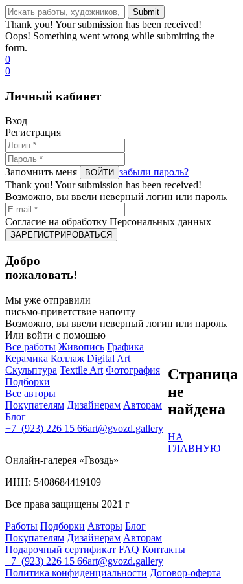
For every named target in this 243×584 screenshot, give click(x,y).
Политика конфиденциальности (76, 572)
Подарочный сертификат (60, 549)
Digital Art (108, 358)
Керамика (26, 358)
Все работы (30, 346)
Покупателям (34, 404)
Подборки (27, 381)
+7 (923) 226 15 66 (46, 428)
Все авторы (30, 393)
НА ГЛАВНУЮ (194, 442)
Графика (125, 346)
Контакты (163, 549)
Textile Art (81, 370)
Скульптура (31, 370)
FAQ (129, 549)
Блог (15, 416)
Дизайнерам (94, 404)
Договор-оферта (185, 572)
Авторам (142, 404)
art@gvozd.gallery (125, 428)
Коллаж (67, 358)
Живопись (81, 346)
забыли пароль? (154, 171)
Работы (21, 526)
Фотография (133, 370)
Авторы (104, 526)
